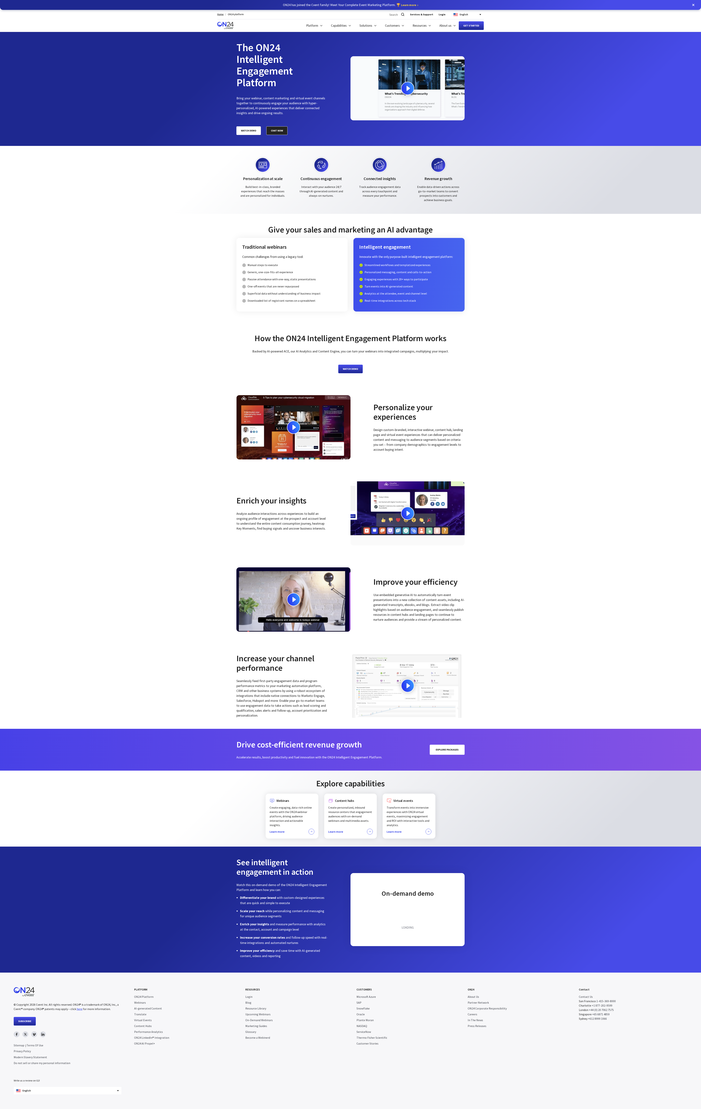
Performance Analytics (148, 1032)
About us (445, 26)
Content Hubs (143, 1026)
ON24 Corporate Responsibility (487, 1008)
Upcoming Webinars (258, 1014)
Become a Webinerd (257, 1037)
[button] (693, 5)
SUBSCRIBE (24, 1021)
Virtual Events (143, 1020)
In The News (475, 1020)
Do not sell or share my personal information (42, 1063)
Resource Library (255, 1008)
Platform (312, 26)
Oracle (361, 1014)
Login (442, 14)
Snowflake (363, 1008)
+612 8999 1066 (597, 1018)
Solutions (365, 26)
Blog (248, 1002)
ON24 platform (236, 14)
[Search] (403, 14)
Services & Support (421, 14)
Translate (140, 1014)
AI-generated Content (148, 1008)
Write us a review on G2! (27, 1080)
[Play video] (407, 88)
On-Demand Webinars (259, 1020)
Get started (471, 25)
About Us (473, 997)
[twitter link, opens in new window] (25, 1034)
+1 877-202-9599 (602, 1005)
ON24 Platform (144, 997)
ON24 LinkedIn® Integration (151, 1037)
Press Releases (477, 1026)
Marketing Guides (256, 1026)
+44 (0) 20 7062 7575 (601, 1010)
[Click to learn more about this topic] (292, 816)
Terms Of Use (34, 1045)
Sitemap (19, 1045)
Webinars (140, 1002)
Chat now (277, 130)
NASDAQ (362, 1026)
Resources (420, 26)
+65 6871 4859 (601, 1014)
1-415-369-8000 (606, 1001)
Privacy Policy (22, 1051)
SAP (359, 1002)
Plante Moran (365, 1020)
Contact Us (586, 997)
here (79, 1009)
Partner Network (478, 1002)
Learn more (408, 5)
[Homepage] (225, 25)
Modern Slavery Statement (30, 1057)
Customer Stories (367, 1043)
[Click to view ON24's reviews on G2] (26, 1073)
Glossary (250, 1032)
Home (220, 14)
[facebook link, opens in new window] (17, 1034)
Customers (392, 26)
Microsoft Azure (366, 997)
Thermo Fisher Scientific (372, 1037)
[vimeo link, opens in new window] (34, 1034)
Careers (472, 1014)
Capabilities (339, 26)
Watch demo (248, 130)
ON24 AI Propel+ (144, 1043)
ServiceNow (364, 1032)
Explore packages (447, 749)
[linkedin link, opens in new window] (43, 1034)
